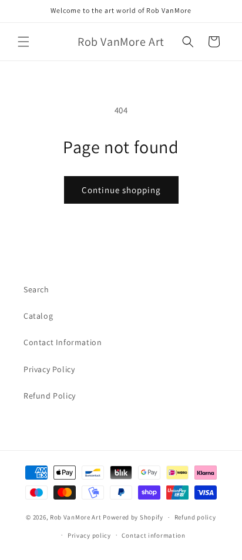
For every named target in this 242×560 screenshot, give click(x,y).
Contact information (153, 535)
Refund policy (195, 517)
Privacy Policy (49, 369)
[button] (23, 42)
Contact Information (62, 342)
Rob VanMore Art (76, 517)
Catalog (38, 316)
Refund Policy (49, 395)
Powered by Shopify (133, 517)
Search (36, 289)
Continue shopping (121, 189)
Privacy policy (89, 535)
